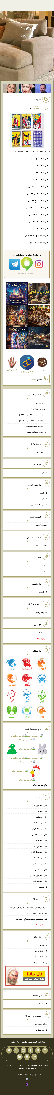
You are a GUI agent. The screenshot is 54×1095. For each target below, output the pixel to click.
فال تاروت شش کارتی (37, 207)
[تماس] (16, 1050)
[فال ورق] (17, 338)
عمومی (33, 379)
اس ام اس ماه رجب (40, 403)
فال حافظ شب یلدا (40, 957)
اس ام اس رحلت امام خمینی (37, 432)
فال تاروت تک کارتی (39, 179)
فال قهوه (43, 493)
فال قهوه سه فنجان (40, 499)
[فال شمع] (17, 316)
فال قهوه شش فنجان (39, 505)
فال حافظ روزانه (41, 951)
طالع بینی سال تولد (40, 785)
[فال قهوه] (39, 316)
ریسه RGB (43, 633)
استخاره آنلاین (41, 452)
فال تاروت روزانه (40, 158)
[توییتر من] (9, 1050)
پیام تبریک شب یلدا (40, 963)
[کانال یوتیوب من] (27, 1057)
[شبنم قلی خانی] (11, 89)
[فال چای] (39, 338)
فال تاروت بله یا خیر (38, 242)
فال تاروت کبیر (41, 165)
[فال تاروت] (39, 294)
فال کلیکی (43, 592)
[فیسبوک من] (30, 1050)
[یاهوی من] (45, 1050)
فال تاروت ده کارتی (39, 221)
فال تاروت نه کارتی (39, 214)
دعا (45, 572)
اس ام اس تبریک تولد (39, 408)
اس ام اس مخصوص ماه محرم (36, 426)
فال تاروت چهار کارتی (38, 193)
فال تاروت (28, 28)
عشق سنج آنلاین (41, 612)
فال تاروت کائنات (40, 172)
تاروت (37, 99)
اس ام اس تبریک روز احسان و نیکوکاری (33, 414)
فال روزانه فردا (41, 1030)
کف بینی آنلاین (41, 525)
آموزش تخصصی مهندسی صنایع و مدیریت (31, 919)
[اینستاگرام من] (23, 1050)
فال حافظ (43, 945)
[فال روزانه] (17, 294)
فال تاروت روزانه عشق (37, 235)
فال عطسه (43, 1004)
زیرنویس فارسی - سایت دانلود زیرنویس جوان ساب (28, 907)
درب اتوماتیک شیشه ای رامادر (36, 913)
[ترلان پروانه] (27, 89)
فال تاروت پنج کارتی (38, 200)
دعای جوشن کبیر (40, 566)
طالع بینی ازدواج (41, 545)
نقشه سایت (17, 1074)
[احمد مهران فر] (43, 89)
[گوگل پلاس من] (34, 1057)
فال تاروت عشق (41, 228)
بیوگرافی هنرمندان (40, 1024)
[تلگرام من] (38, 1050)
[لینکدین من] (20, 1057)
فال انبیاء (43, 472)
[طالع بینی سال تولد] (27, 759)
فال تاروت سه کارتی (38, 186)
